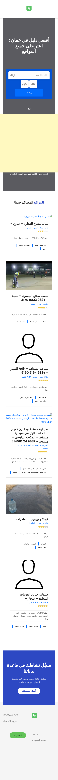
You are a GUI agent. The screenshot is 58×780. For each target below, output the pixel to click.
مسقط (15, 472)
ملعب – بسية (34, 322)
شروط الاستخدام (10, 721)
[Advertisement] (29, 143)
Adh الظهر (42, 398)
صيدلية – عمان (19, 626)
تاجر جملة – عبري (40, 245)
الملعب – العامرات (30, 544)
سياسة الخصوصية (39, 740)
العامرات (43, 544)
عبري (44, 249)
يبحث (29, 92)
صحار (44, 626)
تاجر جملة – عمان (24, 245)
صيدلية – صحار (33, 626)
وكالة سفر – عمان (40, 401)
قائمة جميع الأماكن (10, 714)
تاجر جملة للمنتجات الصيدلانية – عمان (34, 469)
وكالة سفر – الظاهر (26, 398)
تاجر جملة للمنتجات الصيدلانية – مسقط (34, 472)
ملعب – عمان (20, 322)
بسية (44, 322)
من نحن (35, 734)
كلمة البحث (12, 75)
